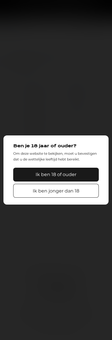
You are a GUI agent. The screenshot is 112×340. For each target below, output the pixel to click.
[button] (56, 175)
